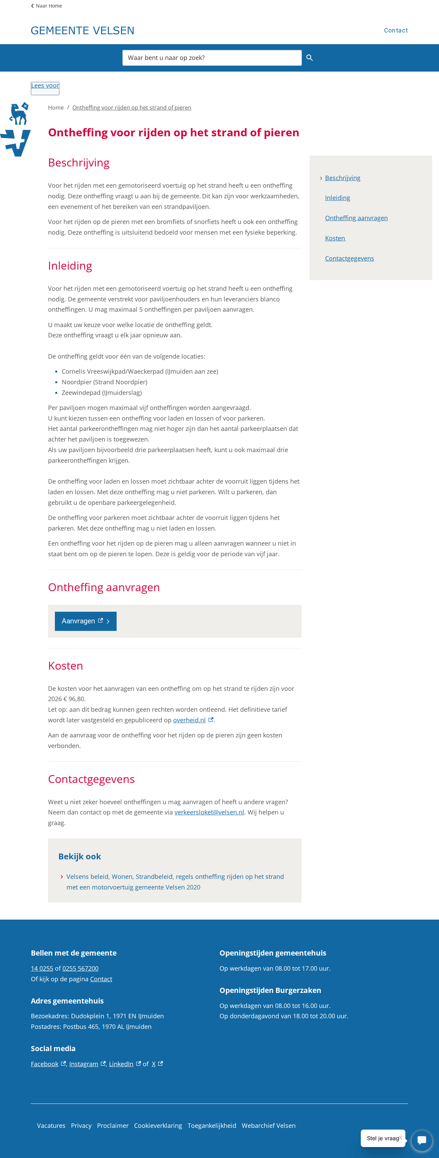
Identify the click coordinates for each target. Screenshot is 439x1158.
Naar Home (49, 5)
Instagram (87, 1064)
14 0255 (42, 968)
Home (56, 107)
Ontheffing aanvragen (356, 218)
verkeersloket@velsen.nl (209, 812)
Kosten (335, 238)
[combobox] (212, 57)
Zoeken (310, 57)
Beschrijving (342, 178)
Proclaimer (113, 1125)
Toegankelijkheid (212, 1125)
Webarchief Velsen (269, 1125)
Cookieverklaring (158, 1125)
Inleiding (337, 198)
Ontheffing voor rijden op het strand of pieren (131, 107)
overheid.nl (193, 720)
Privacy (81, 1125)
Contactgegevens (349, 258)
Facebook (48, 1064)
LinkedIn (125, 1064)
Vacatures (51, 1125)
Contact (396, 30)
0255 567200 (80, 968)
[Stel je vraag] (422, 1141)
